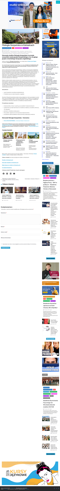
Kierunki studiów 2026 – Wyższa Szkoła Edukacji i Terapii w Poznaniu (54, 438)
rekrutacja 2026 (49, 298)
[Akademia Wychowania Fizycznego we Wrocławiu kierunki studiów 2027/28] (50, 381)
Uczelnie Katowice (7, 167)
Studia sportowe (54, 393)
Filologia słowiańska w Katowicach (7, 140)
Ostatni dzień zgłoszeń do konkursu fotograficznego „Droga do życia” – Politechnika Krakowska (52, 155)
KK (51, 409)
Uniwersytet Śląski (32, 61)
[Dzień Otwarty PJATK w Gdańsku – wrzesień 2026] (46, 322)
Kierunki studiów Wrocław (48, 389)
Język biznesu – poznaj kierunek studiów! (20, 196)
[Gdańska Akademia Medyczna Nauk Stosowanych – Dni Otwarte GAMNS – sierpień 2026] (46, 331)
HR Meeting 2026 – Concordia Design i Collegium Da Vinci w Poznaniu (52, 148)
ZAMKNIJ (58, 2)
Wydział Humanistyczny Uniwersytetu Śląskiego (20, 53)
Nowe (47, 175)
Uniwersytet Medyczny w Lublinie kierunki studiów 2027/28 (54, 446)
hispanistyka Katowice (28, 51)
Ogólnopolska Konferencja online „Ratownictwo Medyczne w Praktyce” (52, 128)
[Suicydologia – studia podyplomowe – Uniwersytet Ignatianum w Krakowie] (46, 235)
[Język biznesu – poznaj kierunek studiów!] (21, 187)
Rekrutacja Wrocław (47, 393)
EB (50, 191)
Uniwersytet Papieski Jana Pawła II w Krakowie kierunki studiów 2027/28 (54, 429)
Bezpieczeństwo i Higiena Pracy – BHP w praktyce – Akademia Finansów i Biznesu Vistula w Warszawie (50, 185)
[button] (3, 173)
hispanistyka (22, 51)
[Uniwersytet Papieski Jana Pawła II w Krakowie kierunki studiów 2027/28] (46, 430)
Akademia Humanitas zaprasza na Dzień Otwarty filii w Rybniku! (50, 306)
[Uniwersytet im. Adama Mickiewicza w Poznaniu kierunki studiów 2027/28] (46, 420)
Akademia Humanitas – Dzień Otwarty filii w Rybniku (51, 73)
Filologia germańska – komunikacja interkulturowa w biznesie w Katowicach (20, 142)
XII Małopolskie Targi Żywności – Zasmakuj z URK (52, 112)
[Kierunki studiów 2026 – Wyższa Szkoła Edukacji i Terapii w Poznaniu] (46, 439)
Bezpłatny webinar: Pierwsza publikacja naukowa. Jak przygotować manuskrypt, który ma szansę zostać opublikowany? (52, 67)
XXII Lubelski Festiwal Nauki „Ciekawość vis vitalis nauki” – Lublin (52, 117)
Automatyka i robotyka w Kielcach (32, 178)
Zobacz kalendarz (45, 159)
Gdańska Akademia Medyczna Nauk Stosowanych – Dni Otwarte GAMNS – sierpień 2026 (54, 330)
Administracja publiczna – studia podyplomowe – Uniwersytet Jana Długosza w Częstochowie (54, 223)
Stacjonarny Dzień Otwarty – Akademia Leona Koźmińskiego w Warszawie (52, 89)
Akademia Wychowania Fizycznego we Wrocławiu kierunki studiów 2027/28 (50, 404)
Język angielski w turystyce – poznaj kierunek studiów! (34, 196)
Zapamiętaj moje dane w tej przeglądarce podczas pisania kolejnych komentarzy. (19, 244)
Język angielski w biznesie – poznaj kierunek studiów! (6, 196)
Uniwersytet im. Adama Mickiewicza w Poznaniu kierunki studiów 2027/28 (54, 420)
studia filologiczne (14, 52)
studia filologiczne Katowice (22, 52)
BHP (44, 175)
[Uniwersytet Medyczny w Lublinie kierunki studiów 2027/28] (46, 447)
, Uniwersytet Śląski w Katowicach (16, 120)
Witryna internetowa (6, 237)
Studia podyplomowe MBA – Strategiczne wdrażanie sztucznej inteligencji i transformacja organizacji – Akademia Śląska (54, 247)
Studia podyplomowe (53, 175)
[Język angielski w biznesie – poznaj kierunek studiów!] (7, 187)
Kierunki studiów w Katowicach (10, 162)
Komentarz (4, 212)
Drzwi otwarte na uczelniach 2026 (49, 296)
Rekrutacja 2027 (46, 391)
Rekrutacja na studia (53, 391)
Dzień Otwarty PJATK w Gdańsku (52, 107)
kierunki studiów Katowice (6, 52)
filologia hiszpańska (6, 51)
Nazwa (3, 226)
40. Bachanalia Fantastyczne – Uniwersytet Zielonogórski (52, 142)
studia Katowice (29, 52)
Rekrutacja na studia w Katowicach (11, 165)
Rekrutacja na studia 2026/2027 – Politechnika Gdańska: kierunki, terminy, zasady (10, 179)
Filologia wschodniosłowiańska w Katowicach (33, 141)
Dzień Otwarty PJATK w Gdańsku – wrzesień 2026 (54, 321)
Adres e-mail (4, 232)
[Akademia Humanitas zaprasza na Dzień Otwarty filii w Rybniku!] (50, 290)
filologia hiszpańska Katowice (14, 51)
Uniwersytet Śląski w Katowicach (7, 53)
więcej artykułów (50, 258)
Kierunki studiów (46, 387)
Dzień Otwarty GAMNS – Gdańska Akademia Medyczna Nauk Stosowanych (52, 103)
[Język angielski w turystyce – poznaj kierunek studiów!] (34, 187)
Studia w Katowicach (7, 160)
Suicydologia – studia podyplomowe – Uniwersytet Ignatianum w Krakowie (54, 234)
